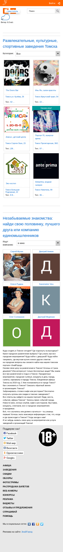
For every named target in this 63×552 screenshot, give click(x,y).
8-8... (12, 195)
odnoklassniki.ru (37, 524)
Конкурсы (9, 495)
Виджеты (8, 503)
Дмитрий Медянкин (46, 317)
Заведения (9, 470)
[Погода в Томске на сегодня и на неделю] (25, 16)
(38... (12, 148)
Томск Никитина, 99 (43, 190)
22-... (42, 102)
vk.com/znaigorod (29, 524)
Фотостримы (11, 482)
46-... (42, 195)
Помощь (8, 516)
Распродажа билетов (16, 486)
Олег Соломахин (16, 317)
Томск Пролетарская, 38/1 (46, 143)
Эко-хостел (11, 183)
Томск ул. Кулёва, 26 (14, 97)
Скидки (7, 474)
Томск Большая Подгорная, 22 (12, 191)
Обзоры (7, 478)
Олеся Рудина (16, 284)
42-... (12, 102)
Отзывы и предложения (17, 507)
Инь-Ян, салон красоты (45, 90)
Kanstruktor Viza (46, 284)
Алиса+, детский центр (16, 137)
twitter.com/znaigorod (41, 524)
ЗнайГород (27, 532)
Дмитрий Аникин (46, 251)
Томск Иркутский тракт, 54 (46, 97)
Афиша (7, 465)
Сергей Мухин (16, 251)
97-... (42, 148)
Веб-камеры (10, 491)
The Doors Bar (12, 90)
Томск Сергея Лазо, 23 (15, 143)
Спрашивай (10, 512)
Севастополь (12, 11)
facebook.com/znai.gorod (33, 524)
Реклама (8, 499)
